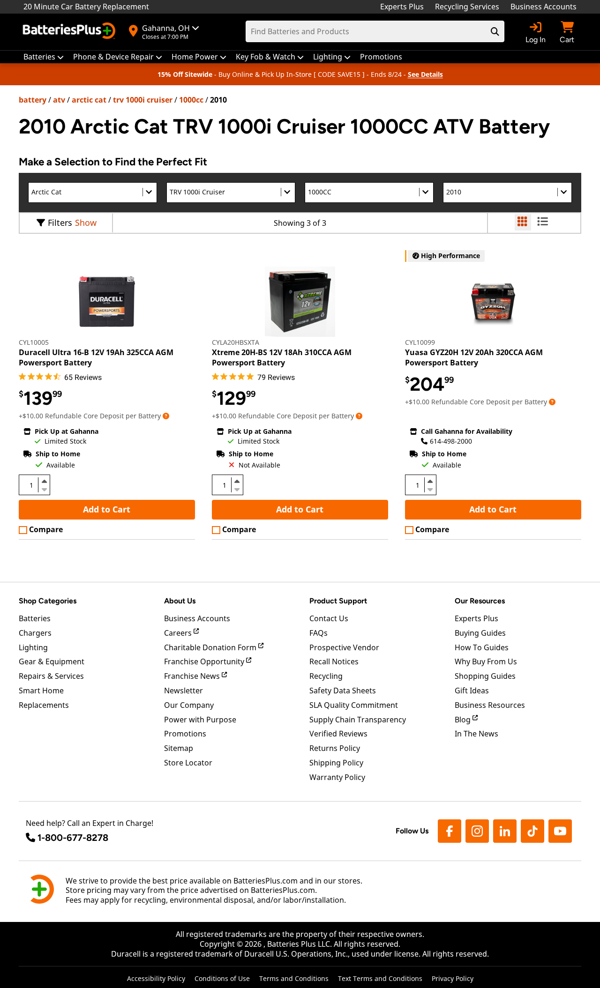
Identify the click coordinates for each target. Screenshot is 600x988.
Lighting (33, 647)
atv (59, 100)
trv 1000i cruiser (142, 100)
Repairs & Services (51, 676)
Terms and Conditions (294, 978)
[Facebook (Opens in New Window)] (449, 831)
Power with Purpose (200, 719)
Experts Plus (402, 6)
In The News (476, 733)
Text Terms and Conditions (380, 978)
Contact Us (328, 618)
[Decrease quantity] (44, 488)
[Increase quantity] (44, 481)
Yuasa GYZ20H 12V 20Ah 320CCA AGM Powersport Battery (474, 357)
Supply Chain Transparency (357, 719)
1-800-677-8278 (73, 837)
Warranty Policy (337, 777)
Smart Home (41, 690)
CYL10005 (34, 342)
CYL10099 (420, 342)
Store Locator (188, 763)
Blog (463, 719)
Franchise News (193, 676)
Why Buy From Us (486, 661)
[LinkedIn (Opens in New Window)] (505, 831)
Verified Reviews (338, 733)
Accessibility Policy (156, 978)
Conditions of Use (222, 978)
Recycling (326, 676)
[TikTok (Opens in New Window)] (532, 831)
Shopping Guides (485, 676)
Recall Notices (334, 661)
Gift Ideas (472, 690)
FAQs (318, 633)
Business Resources (490, 705)
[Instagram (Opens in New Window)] (477, 831)
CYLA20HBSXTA (235, 342)
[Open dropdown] (166, 415)
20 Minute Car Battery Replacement (86, 6)
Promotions (185, 733)
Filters (60, 222)
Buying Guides (480, 633)
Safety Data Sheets (342, 690)
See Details (425, 74)
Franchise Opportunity (205, 661)
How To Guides (482, 647)
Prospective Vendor (344, 647)
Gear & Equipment (51, 661)
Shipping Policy (336, 763)
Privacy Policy (452, 978)
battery (32, 100)
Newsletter (183, 690)
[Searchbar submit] (495, 31)
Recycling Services (467, 6)
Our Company (189, 705)
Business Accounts (543, 6)
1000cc (191, 100)
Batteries (35, 618)
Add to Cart (106, 509)
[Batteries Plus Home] (70, 32)
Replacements (44, 705)
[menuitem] (43, 57)
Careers (179, 633)
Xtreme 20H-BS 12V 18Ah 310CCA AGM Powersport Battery (282, 357)
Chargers (35, 633)
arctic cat (89, 100)
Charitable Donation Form (211, 647)
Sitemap (178, 748)
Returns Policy (334, 748)
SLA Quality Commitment (353, 705)
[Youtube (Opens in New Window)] (560, 831)
